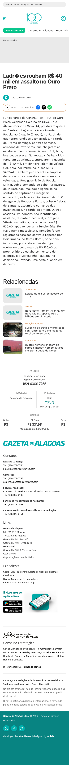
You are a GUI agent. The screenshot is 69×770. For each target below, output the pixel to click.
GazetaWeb (9, 546)
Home (6, 40)
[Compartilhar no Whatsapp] (49, 107)
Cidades (48, 30)
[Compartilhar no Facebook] (38, 107)
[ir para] (40, 602)
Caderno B (34, 30)
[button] (63, 18)
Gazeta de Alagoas (13, 528)
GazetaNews (10, 553)
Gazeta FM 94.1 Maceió (15, 539)
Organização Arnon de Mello (18, 557)
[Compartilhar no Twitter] (44, 107)
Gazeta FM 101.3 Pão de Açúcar (20, 550)
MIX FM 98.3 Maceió (14, 532)
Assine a (14, 30)
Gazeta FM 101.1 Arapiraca (17, 542)
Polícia (14, 40)
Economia (62, 30)
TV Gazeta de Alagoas (14, 535)
